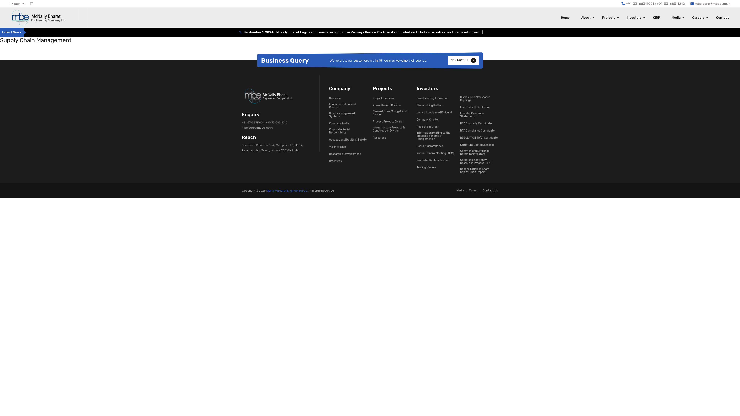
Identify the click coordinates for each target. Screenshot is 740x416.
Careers (698, 17)
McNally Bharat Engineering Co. (287, 191)
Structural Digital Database (477, 145)
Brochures (335, 161)
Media (676, 17)
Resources (379, 137)
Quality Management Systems (342, 115)
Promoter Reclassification (433, 160)
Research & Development (345, 154)
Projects (608, 17)
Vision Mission (337, 146)
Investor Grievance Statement (472, 115)
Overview (335, 98)
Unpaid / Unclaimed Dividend (434, 112)
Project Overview (383, 98)
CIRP (656, 17)
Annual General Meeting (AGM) (435, 153)
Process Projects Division (388, 121)
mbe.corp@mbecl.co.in (712, 4)
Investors (634, 17)
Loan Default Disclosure (475, 107)
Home (565, 17)
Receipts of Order (428, 126)
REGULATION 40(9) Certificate (479, 137)
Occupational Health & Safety (348, 139)
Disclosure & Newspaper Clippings (475, 99)
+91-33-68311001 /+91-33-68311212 (265, 122)
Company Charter (428, 119)
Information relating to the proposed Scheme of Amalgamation (433, 136)
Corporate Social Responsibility (339, 131)
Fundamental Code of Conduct (342, 106)
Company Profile (339, 123)
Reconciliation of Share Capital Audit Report (474, 171)
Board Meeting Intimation (432, 98)
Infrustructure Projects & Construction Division (389, 129)
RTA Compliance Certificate (477, 130)
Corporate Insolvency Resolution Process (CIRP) (476, 162)
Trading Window (426, 167)
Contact (722, 17)
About (586, 17)
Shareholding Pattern (430, 105)
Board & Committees (430, 146)
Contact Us (490, 190)
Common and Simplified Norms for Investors (474, 152)
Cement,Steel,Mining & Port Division (390, 113)
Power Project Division (387, 105)
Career (473, 190)
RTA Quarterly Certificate (476, 123)
